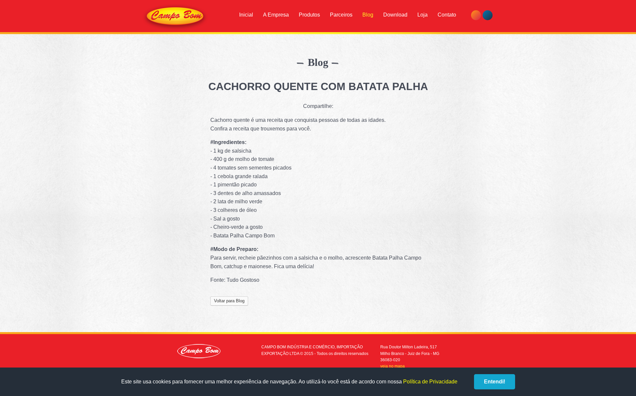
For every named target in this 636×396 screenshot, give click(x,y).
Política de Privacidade (430, 381)
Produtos (309, 15)
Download (395, 15)
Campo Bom (175, 17)
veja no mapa (392, 366)
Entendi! (494, 381)
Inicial (246, 15)
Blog (367, 15)
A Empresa (276, 15)
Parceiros (341, 15)
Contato (447, 15)
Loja (422, 15)
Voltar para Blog (229, 300)
